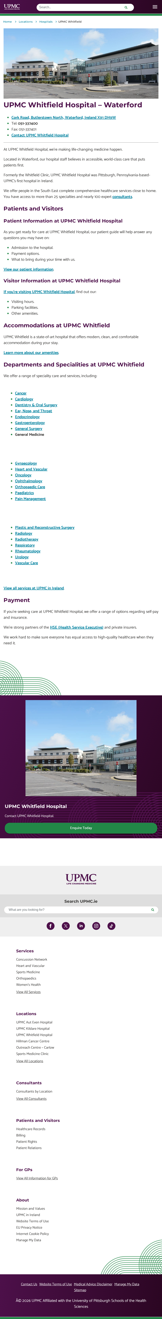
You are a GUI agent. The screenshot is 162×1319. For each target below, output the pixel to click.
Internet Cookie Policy (32, 1234)
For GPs (24, 1169)
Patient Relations (29, 1148)
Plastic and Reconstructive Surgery (44, 527)
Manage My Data (28, 1240)
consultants (122, 197)
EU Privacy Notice (29, 1227)
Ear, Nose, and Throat (33, 411)
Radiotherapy (26, 539)
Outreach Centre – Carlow (35, 1047)
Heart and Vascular (31, 469)
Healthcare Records (30, 1129)
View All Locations (29, 1061)
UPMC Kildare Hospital (33, 1028)
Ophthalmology (28, 481)
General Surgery (28, 429)
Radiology (23, 533)
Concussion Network (31, 959)
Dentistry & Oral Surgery (36, 405)
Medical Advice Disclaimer (93, 1284)
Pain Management (30, 499)
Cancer (20, 393)
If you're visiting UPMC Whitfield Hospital (39, 292)
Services (25, 951)
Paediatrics (24, 493)
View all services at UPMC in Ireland (34, 588)
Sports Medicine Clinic (32, 1054)
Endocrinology (27, 417)
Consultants (29, 1083)
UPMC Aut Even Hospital (34, 1022)
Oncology (23, 475)
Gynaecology (26, 463)
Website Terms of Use (32, 1221)
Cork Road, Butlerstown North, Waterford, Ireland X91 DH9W (63, 117)
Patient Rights (26, 1142)
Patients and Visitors (38, 1120)
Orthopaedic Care (30, 487)
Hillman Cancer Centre (32, 1041)
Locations (26, 1013)
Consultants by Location (34, 1091)
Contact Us (29, 1284)
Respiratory (25, 545)
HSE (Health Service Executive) (76, 627)
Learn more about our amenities (31, 353)
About (22, 1200)
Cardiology (24, 399)
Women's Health (28, 985)
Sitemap (80, 1290)
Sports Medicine (28, 972)
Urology (22, 557)
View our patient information (28, 269)
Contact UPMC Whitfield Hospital (40, 135)
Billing (20, 1135)
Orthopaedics (26, 978)
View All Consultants (31, 1099)
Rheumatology (27, 551)
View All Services (28, 992)
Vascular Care (26, 563)
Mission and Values (30, 1208)
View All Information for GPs (37, 1178)
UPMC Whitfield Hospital (34, 1035)
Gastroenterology (30, 423)
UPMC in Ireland (28, 1215)
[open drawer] (155, 7)
